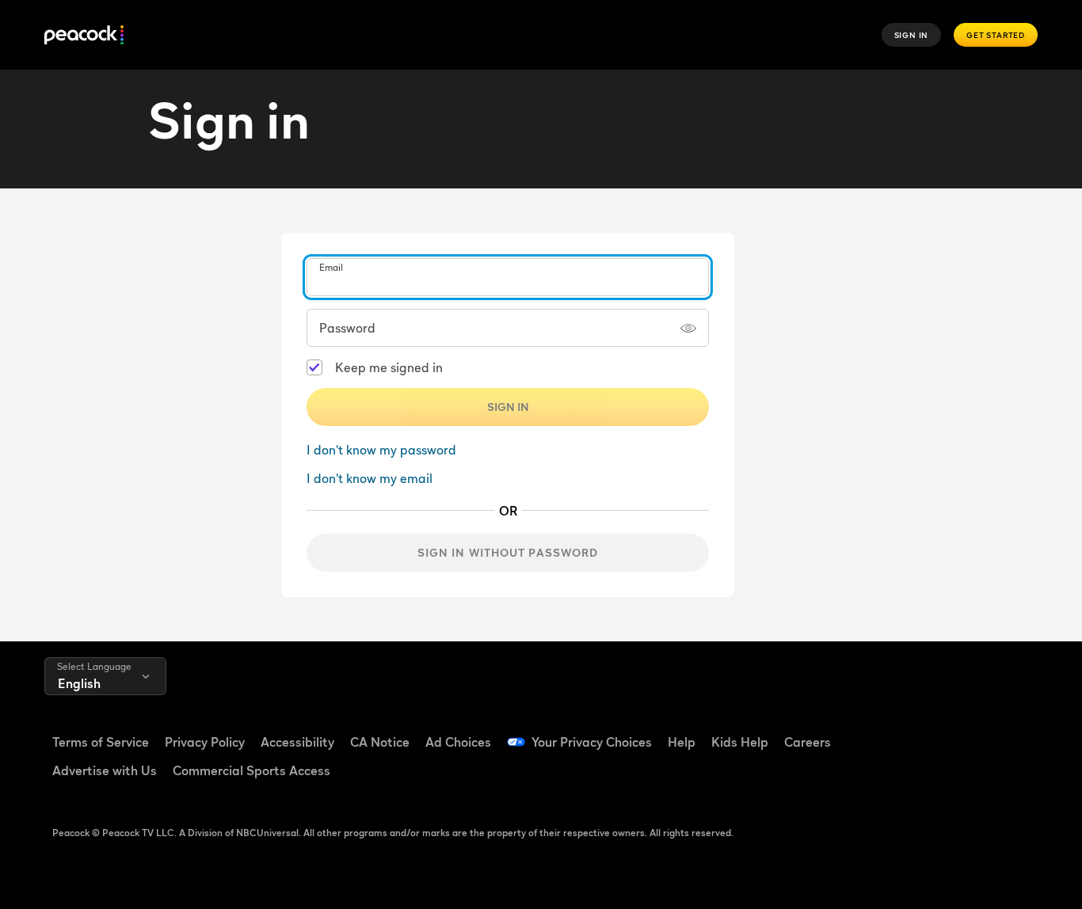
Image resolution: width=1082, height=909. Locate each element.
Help (681, 742)
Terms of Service (100, 742)
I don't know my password (381, 450)
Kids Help (739, 742)
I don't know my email (369, 478)
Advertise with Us (104, 770)
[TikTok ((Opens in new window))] (941, 731)
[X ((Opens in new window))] (941, 776)
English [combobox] (79, 683)
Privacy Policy (205, 742)
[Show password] (688, 328)
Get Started (995, 35)
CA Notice (380, 742)
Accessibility (297, 742)
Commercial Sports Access (251, 770)
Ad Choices (458, 742)
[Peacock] (84, 35)
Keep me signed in (389, 367)
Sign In (911, 35)
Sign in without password (508, 552)
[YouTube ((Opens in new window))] (982, 731)
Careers (807, 742)
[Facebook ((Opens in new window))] (899, 731)
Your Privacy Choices (591, 742)
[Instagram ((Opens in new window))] (899, 776)
